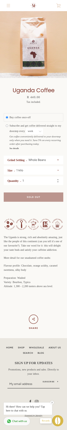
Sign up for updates (33, 363)
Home (9, 347)
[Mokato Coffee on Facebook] (30, 401)
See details (14, 148)
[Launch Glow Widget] (57, 420)
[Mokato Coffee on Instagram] (37, 401)
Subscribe (49, 381)
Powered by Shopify (33, 415)
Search (28, 353)
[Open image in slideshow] (33, 44)
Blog (41, 353)
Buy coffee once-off (20, 117)
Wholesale (36, 347)
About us (55, 347)
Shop (21, 347)
